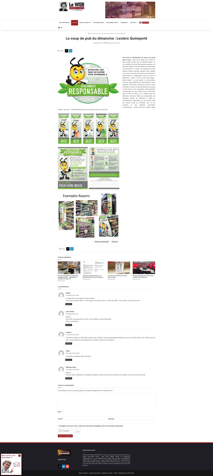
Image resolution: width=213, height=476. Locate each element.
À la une (96, 33)
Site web (111, 419)
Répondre (68, 304)
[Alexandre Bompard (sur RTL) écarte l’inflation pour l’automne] (144, 267)
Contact (116, 473)
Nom (60, 412)
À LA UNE (74, 23)
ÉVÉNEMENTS (124, 23)
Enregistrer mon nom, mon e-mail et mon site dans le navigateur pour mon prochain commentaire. (91, 426)
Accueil (91, 33)
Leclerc (115, 241)
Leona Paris (70, 311)
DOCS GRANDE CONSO (111, 23)
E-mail (60, 419)
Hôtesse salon (71, 367)
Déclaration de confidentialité (126, 473)
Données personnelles (95, 473)
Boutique (133, 23)
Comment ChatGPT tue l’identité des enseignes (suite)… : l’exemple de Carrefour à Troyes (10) (68, 277)
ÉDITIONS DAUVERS (64, 23)
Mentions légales (83, 473)
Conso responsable (102, 241)
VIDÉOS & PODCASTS (84, 23)
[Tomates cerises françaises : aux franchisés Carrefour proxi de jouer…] (94, 267)
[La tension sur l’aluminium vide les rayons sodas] (119, 267)
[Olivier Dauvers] (72, 6)
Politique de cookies (107, 473)
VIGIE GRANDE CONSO (98, 23)
